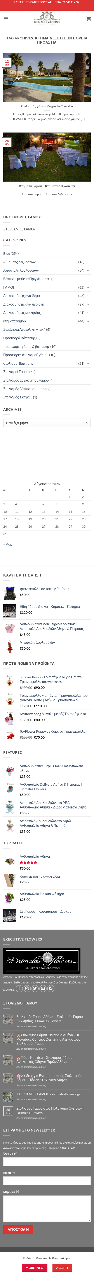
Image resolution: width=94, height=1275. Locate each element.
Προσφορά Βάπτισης (19, 338)
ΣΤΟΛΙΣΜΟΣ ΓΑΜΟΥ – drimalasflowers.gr (48, 1094)
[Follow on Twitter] (35, 988)
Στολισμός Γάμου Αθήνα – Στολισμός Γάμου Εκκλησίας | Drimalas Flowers (49, 1019)
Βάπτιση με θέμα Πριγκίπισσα (26, 279)
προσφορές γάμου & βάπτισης (26, 346)
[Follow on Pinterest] (50, 988)
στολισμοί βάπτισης (18, 363)
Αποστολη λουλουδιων (21, 270)
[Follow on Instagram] (27, 988)
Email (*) (9, 1172)
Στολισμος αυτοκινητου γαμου (26, 380)
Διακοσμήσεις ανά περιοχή (23, 304)
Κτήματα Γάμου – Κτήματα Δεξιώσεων (47, 186)
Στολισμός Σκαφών (17, 397)
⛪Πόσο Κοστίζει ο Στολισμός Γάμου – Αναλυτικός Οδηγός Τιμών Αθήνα (45, 1059)
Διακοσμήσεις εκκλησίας (22, 312)
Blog (6, 253)
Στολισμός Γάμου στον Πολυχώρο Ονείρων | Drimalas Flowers (50, 1110)
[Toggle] (88, 261)
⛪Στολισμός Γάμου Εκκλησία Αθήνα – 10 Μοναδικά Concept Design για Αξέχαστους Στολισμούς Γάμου (48, 1039)
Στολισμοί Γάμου (16, 372)
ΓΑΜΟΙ (8, 287)
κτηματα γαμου (14, 321)
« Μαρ (7, 544)
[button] (6, 18)
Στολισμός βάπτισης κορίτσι (24, 389)
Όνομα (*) (10, 1153)
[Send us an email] (43, 988)
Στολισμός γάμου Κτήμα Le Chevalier (47, 106)
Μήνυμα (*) (11, 1192)
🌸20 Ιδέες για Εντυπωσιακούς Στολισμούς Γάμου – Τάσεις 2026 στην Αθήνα (49, 1077)
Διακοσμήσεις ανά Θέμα (21, 296)
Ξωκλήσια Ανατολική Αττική (24, 329)
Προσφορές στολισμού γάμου (26, 355)
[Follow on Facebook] (19, 988)
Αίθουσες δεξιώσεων (19, 262)
